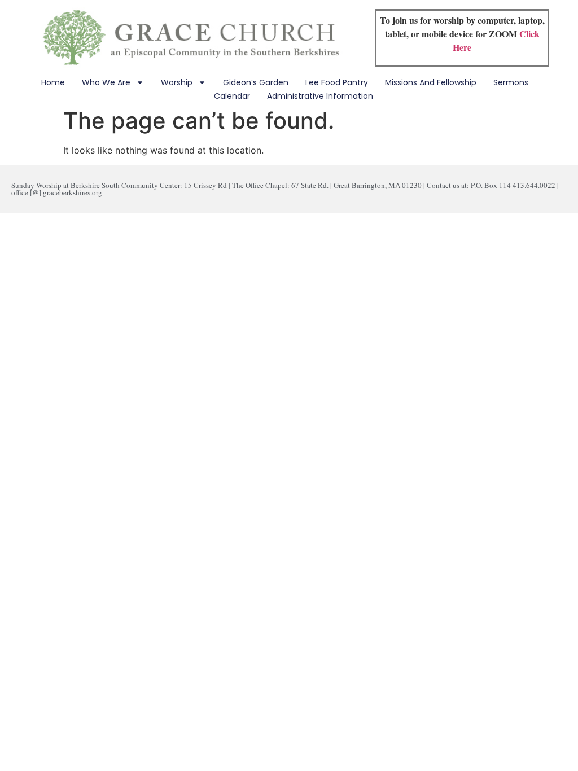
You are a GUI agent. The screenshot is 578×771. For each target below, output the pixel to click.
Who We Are (106, 82)
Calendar (232, 96)
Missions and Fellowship (430, 82)
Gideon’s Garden (255, 82)
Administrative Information (320, 96)
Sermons (510, 82)
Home (53, 82)
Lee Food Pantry (336, 82)
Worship (176, 82)
